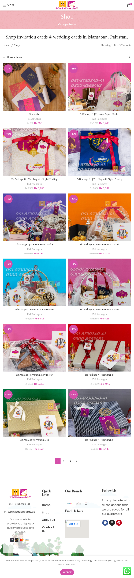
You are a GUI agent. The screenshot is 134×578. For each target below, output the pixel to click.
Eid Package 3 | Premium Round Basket (99, 244)
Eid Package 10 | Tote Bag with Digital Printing (34, 179)
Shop (45, 512)
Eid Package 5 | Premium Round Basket (99, 309)
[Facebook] (105, 523)
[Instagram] (112, 523)
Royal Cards (34, 118)
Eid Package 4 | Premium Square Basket (34, 309)
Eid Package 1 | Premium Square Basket (100, 114)
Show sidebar (14, 56)
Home (6, 45)
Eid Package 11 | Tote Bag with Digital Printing (99, 179)
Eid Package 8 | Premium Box (34, 440)
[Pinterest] (119, 523)
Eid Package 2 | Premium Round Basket (34, 244)
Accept (67, 572)
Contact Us (48, 529)
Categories (65, 24)
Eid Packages (99, 118)
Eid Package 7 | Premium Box (99, 375)
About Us (48, 520)
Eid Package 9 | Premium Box (99, 440)
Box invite (34, 114)
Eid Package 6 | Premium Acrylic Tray (34, 375)
